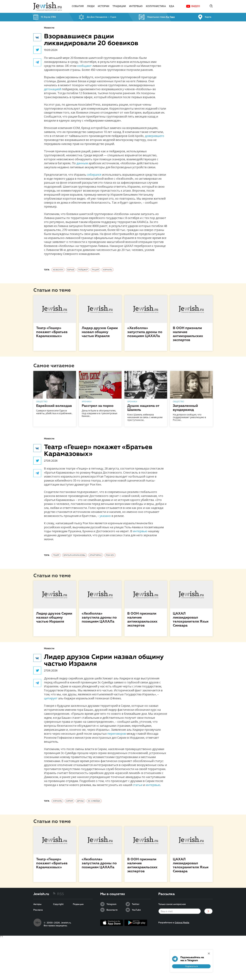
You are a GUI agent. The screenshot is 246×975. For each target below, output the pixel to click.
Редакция (78, 904)
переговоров (116, 734)
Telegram (111, 904)
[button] (37, 37)
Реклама (38, 910)
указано (105, 516)
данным (82, 163)
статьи (137, 785)
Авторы (37, 904)
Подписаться (191, 966)
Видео (195, 6)
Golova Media (182, 923)
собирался (94, 175)
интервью (140, 531)
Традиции (119, 6)
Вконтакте (112, 910)
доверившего (154, 136)
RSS (60, 894)
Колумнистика (156, 6)
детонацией (52, 89)
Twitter (135, 904)
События (78, 6)
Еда (171, 6)
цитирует (51, 698)
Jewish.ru (41, 894)
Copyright (58, 904)
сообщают (84, 66)
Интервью (136, 6)
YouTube (136, 910)
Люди (91, 6)
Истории (103, 6)
